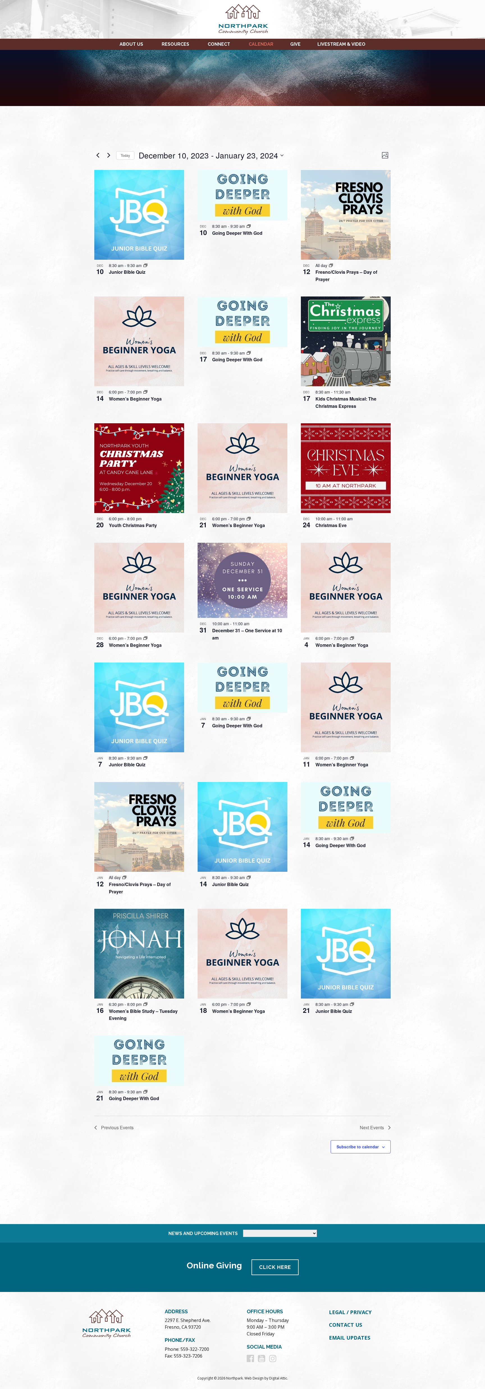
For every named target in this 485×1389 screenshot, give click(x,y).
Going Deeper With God (237, 233)
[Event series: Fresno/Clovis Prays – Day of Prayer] (331, 265)
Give (295, 44)
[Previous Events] (97, 155)
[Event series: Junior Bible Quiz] (145, 265)
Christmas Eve (331, 525)
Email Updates (349, 1337)
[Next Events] (108, 155)
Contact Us (345, 1324)
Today (125, 155)
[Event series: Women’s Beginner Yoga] (145, 392)
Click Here (275, 1267)
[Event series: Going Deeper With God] (249, 226)
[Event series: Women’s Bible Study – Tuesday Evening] (145, 1004)
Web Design (254, 1378)
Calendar (261, 44)
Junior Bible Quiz (127, 272)
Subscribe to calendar (358, 1146)
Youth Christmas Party (133, 525)
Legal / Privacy (350, 1312)
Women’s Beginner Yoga (135, 398)
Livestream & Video (341, 44)
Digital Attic (278, 1378)
